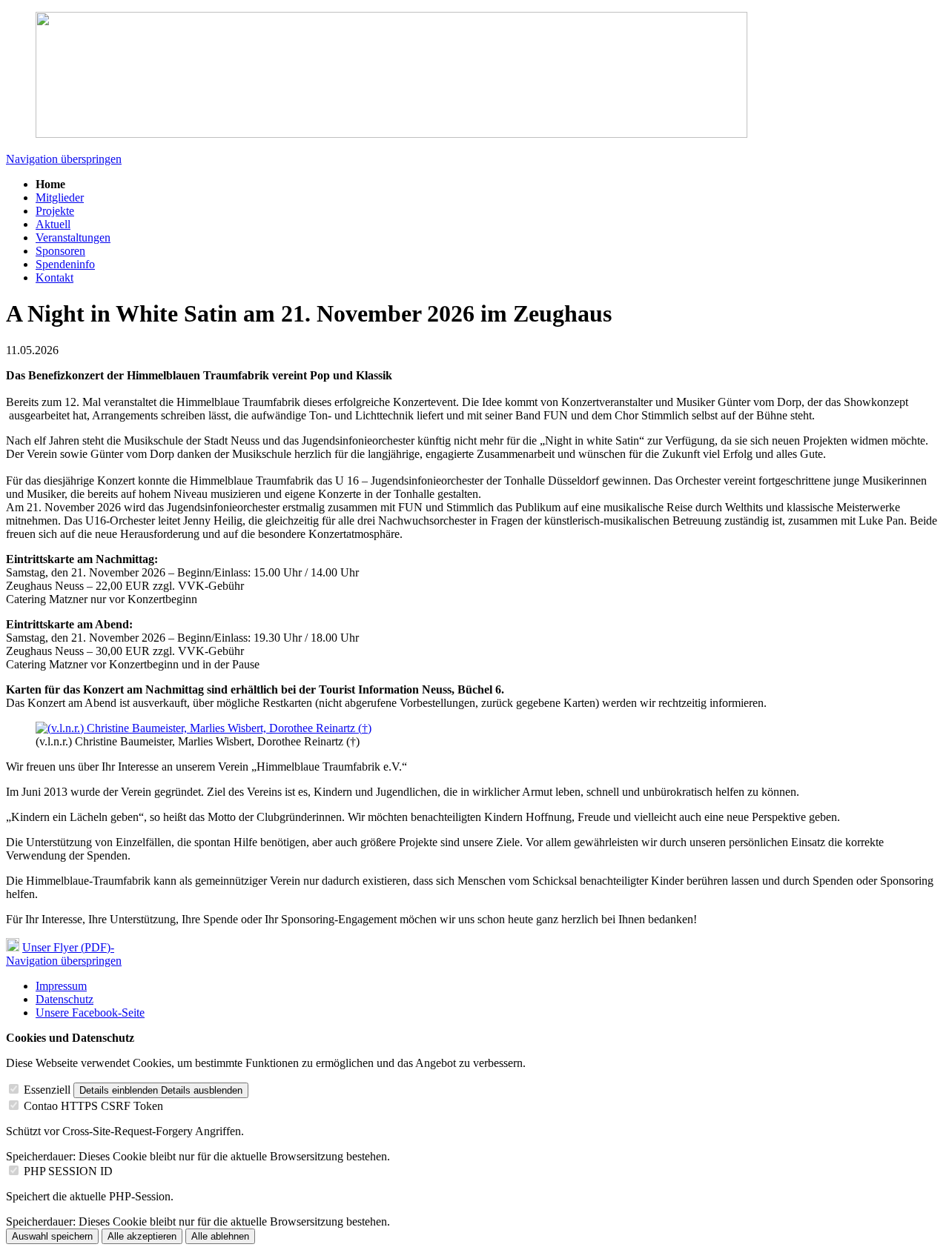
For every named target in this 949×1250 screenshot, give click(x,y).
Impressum (61, 986)
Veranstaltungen (73, 237)
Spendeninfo (65, 264)
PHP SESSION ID (68, 1171)
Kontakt (54, 277)
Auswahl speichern (52, 1236)
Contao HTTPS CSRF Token (93, 1106)
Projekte (55, 211)
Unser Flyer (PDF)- (68, 947)
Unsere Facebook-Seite (90, 1012)
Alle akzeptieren (142, 1236)
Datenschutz (64, 999)
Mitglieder (60, 197)
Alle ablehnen (220, 1236)
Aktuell (53, 224)
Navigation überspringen (64, 159)
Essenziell (47, 1089)
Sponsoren (60, 251)
